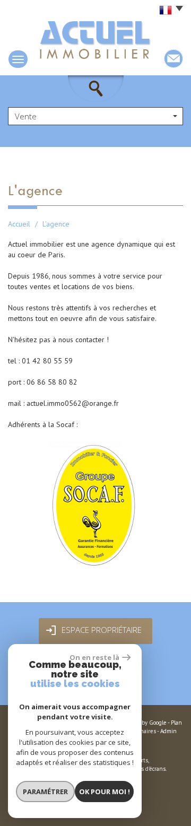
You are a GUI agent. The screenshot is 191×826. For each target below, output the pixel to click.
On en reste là (94, 657)
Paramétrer (45, 791)
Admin (168, 731)
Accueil (19, 224)
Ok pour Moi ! (104, 791)
